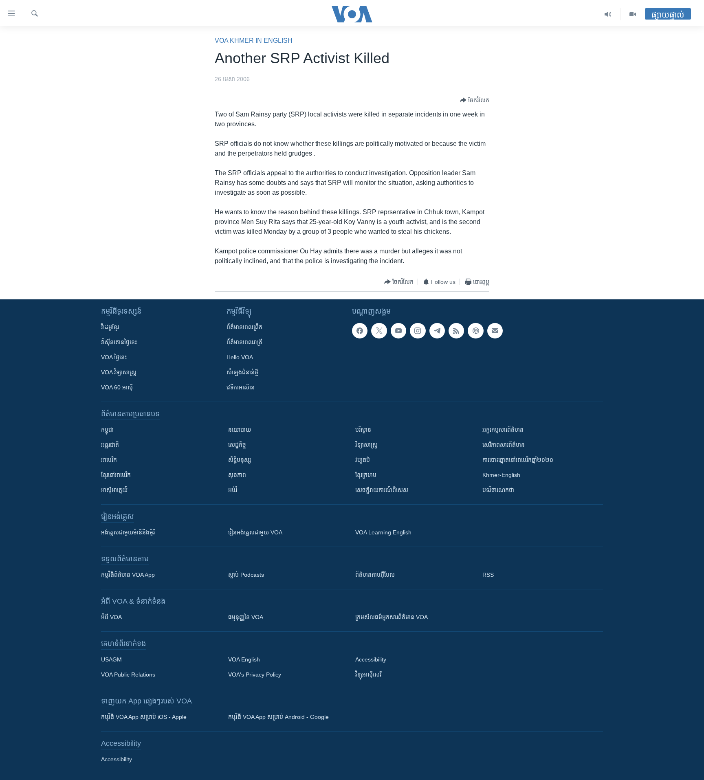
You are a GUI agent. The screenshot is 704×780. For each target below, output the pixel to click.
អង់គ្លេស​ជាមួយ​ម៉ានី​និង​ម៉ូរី (128, 532)
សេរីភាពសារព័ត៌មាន (503, 445)
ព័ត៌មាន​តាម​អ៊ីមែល (375, 574)
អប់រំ (232, 490)
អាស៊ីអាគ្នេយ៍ (114, 490)
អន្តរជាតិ (110, 445)
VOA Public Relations (128, 674)
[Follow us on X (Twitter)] (379, 330)
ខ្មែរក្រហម (365, 475)
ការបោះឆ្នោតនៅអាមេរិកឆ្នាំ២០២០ (517, 460)
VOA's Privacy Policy (254, 674)
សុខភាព (237, 475)
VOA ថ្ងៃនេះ (114, 357)
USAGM (111, 659)
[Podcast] (475, 330)
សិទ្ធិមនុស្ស (239, 460)
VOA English (244, 659)
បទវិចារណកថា (498, 490)
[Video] (632, 14)
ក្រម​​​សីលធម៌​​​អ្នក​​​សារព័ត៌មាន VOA (391, 617)
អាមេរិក (109, 460)
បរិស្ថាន (363, 429)
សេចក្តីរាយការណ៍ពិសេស (381, 490)
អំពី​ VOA (111, 617)
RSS (488, 574)
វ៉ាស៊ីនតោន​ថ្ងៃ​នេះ (119, 342)
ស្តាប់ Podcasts (246, 574)
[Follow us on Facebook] (359, 330)
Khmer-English (501, 475)
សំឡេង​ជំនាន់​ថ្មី (242, 372)
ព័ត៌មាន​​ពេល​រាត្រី (244, 342)
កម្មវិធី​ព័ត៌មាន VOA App (128, 574)
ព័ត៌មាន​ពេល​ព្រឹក (244, 327)
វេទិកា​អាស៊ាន (241, 387)
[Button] (474, 100)
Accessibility (370, 659)
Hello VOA (240, 357)
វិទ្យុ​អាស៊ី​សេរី (368, 674)
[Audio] (608, 14)
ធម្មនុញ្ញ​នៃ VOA (245, 617)
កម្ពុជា (107, 429)
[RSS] (456, 330)
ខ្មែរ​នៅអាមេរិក (116, 475)
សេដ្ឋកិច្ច (237, 445)
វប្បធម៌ (362, 460)
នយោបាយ (239, 429)
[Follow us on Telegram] (437, 330)
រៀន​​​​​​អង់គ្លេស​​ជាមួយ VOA (255, 532)
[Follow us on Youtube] (398, 330)
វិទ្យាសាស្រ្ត (366, 445)
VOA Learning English (383, 532)
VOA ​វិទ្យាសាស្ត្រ (118, 372)
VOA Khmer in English (254, 40)
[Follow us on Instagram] (417, 330)
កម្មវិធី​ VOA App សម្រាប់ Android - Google (278, 717)
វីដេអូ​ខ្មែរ (110, 327)
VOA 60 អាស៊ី (117, 387)
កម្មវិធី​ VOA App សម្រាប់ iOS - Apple (144, 717)
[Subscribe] (495, 330)
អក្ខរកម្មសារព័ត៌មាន (503, 429)
